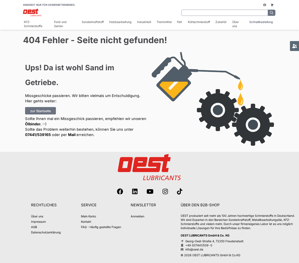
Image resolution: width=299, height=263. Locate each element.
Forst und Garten (60, 24)
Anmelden (137, 216)
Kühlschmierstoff (199, 22)
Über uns (235, 24)
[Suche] (271, 13)
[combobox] (224, 13)
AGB (34, 227)
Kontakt (86, 221)
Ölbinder (32, 124)
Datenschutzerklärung (46, 232)
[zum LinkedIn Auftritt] (135, 191)
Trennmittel (164, 22)
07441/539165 (38, 135)
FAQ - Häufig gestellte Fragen (101, 227)
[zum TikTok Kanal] (179, 191)
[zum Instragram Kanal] (165, 191)
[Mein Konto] (265, 5)
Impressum (38, 221)
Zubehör (220, 22)
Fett (179, 22)
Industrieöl (144, 22)
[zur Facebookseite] (120, 191)
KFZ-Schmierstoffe (33, 24)
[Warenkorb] (272, 5)
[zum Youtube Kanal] (150, 191)
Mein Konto (88, 216)
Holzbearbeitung (120, 22)
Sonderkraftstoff (92, 22)
